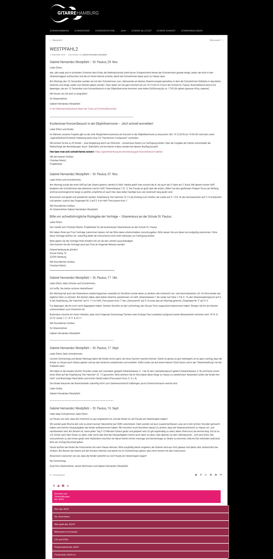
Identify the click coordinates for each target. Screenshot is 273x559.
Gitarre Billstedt (142, 30)
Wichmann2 (215, 40)
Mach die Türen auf (88, 109)
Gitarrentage (82, 30)
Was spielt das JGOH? (64, 524)
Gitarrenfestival (105, 30)
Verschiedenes (59, 475)
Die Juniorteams (62, 516)
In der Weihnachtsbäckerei (63, 109)
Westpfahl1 (57, 40)
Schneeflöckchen (107, 109)
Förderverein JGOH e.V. (65, 554)
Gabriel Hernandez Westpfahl (94, 54)
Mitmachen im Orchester (65, 531)
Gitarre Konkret (166, 30)
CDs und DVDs (61, 539)
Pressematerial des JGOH (66, 547)
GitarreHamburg (60, 30)
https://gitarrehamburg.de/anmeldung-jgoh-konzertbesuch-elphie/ (129, 152)
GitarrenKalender (191, 30)
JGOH (124, 30)
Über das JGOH (61, 509)
